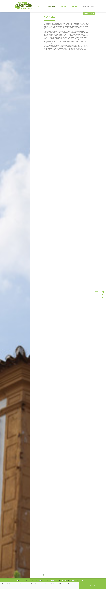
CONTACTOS (74, 7)
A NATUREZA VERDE (49, 7)
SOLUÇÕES (63, 7)
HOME (37, 7)
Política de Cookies (5, 586)
